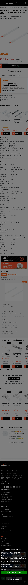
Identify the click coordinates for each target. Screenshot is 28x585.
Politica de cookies (6, 564)
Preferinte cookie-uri (14, 579)
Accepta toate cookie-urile (14, 572)
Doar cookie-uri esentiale (14, 576)
